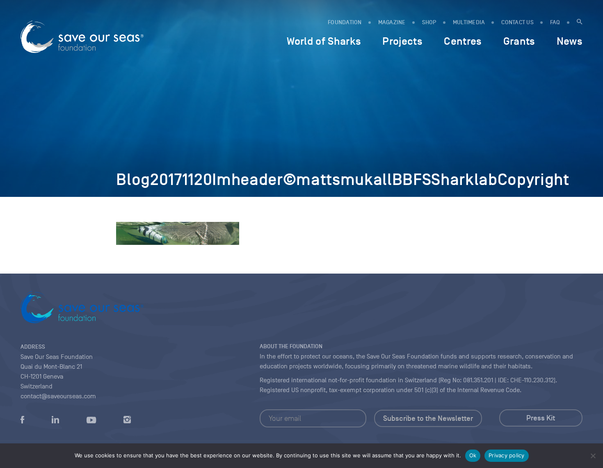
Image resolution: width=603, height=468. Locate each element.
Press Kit (540, 417)
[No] (593, 456)
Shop (429, 22)
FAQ (555, 22)
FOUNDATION (345, 22)
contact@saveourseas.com (58, 396)
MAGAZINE (392, 22)
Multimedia (469, 22)
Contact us (517, 22)
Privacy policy (507, 455)
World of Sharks (324, 41)
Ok (473, 455)
